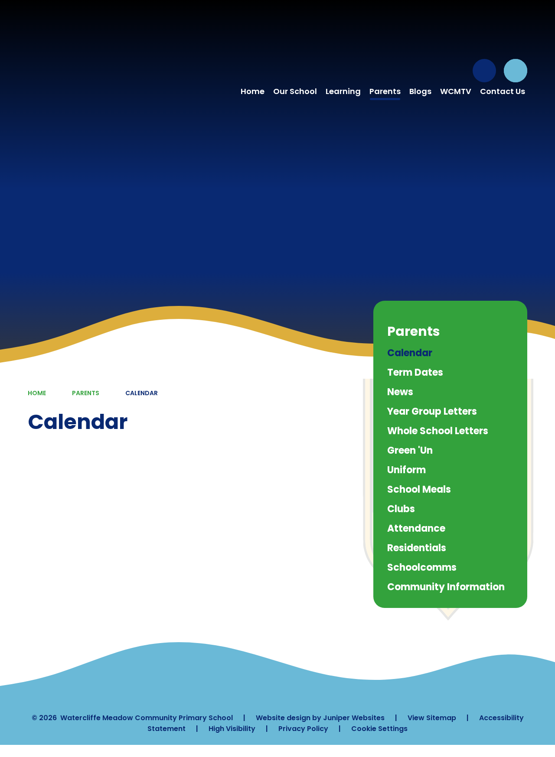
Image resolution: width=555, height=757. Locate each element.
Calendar (141, 393)
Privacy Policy (303, 729)
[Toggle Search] (515, 70)
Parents (85, 393)
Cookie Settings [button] (379, 729)
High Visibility (232, 729)
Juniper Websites (354, 718)
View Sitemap (432, 718)
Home (37, 393)
